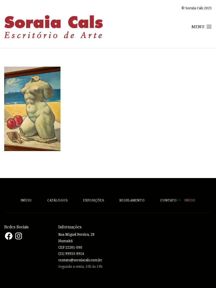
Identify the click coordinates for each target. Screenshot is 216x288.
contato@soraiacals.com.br (80, 260)
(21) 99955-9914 (71, 254)
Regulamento (132, 200)
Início (26, 200)
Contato (168, 200)
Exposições (93, 200)
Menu (199, 26)
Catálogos (57, 200)
